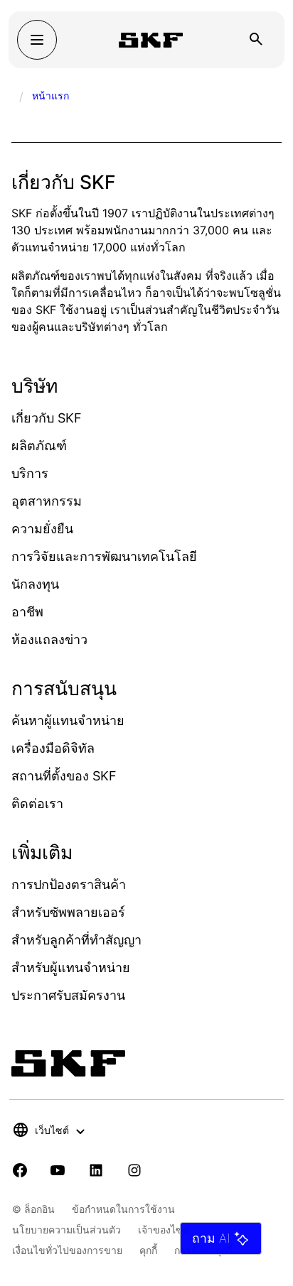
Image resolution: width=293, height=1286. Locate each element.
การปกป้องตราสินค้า (68, 884)
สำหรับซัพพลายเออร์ (68, 912)
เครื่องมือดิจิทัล (53, 748)
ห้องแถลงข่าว (49, 639)
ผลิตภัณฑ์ (39, 445)
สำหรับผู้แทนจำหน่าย (70, 967)
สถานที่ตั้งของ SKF (64, 775)
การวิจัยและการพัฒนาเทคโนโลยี (104, 556)
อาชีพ (27, 611)
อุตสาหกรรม (46, 501)
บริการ (29, 473)
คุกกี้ (148, 1250)
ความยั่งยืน (42, 528)
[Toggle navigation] (37, 39)
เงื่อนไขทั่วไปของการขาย (67, 1250)
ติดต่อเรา (37, 803)
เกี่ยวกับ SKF (46, 417)
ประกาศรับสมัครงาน (68, 995)
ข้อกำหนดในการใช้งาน (123, 1209)
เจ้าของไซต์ (163, 1230)
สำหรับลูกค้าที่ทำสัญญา (76, 939)
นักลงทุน (35, 584)
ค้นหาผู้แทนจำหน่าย (67, 720)
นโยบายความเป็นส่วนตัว (66, 1230)
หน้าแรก (50, 95)
